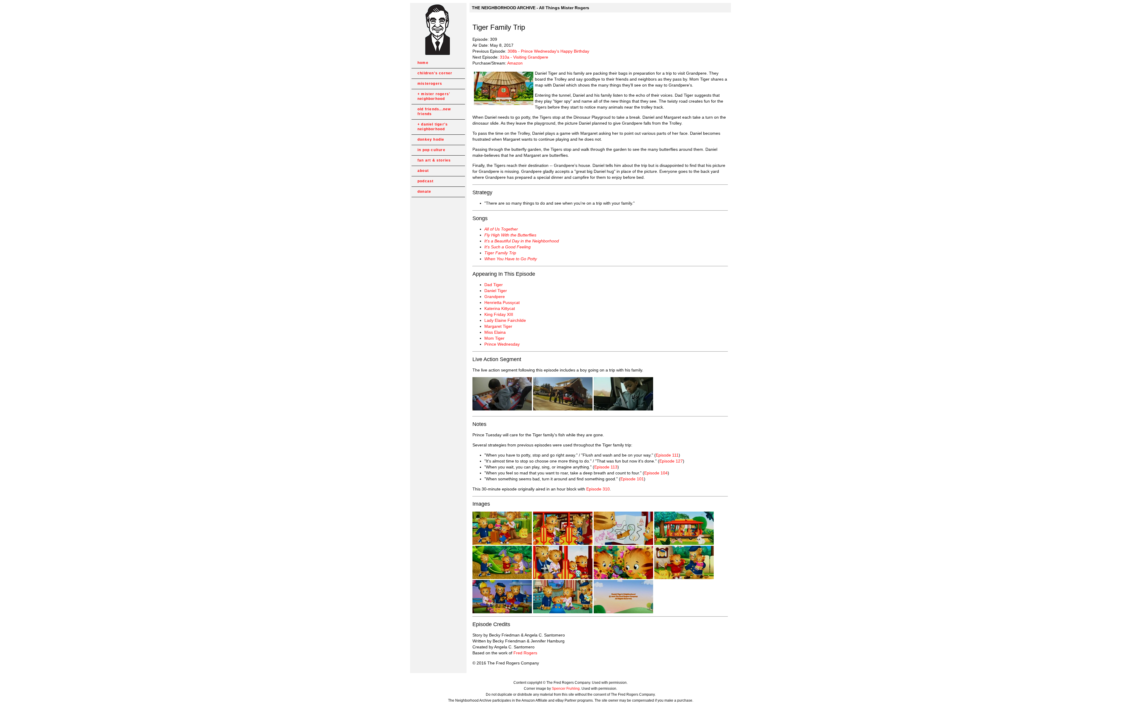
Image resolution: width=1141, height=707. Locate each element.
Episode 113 (605, 467)
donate (424, 191)
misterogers (429, 83)
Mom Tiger (494, 338)
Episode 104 (656, 473)
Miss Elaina (495, 332)
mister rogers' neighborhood (433, 96)
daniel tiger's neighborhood (432, 126)
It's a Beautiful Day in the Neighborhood (521, 241)
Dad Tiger (493, 284)
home (422, 63)
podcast (425, 181)
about (423, 171)
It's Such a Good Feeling (507, 246)
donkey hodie (430, 139)
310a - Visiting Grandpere (524, 57)
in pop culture (431, 150)
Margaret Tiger (498, 326)
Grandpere (494, 296)
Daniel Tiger (495, 290)
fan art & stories (434, 160)
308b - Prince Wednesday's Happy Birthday (548, 51)
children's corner (434, 73)
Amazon (515, 63)
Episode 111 (667, 455)
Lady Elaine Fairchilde (505, 320)
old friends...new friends (434, 111)
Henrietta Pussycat (502, 302)
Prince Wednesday (502, 344)
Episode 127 (671, 461)
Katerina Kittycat (499, 308)
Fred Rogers (525, 652)
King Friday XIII (498, 314)
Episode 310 (598, 489)
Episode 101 (632, 478)
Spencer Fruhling (566, 688)
